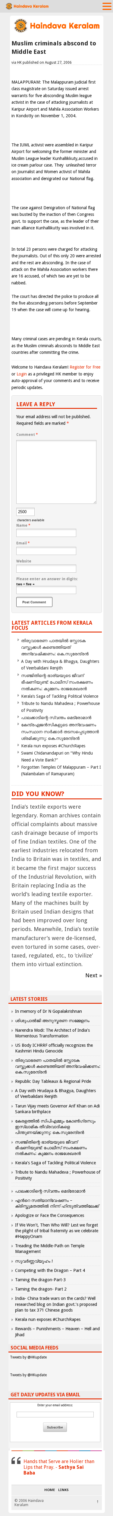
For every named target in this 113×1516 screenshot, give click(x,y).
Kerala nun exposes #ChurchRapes (53, 745)
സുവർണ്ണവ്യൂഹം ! (34, 1261)
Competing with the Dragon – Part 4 (50, 1270)
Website (23, 561)
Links (63, 1490)
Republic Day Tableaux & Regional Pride (53, 1081)
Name (23, 525)
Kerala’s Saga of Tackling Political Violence (59, 696)
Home (49, 1490)
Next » (93, 975)
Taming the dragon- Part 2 (41, 1289)
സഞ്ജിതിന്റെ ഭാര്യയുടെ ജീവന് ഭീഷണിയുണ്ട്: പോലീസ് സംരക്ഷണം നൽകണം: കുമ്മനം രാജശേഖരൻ (57, 682)
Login (22, 374)
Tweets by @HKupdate (28, 1357)
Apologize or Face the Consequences (49, 1215)
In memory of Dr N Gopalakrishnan (48, 1011)
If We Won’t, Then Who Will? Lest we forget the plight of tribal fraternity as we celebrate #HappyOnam (56, 1231)
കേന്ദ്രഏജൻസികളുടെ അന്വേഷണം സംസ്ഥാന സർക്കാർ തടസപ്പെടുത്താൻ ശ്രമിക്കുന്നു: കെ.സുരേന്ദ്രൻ (60, 731)
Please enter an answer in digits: (47, 579)
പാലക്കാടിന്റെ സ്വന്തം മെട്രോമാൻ (56, 717)
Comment (27, 435)
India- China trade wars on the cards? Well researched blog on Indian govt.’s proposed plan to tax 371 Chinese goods (56, 1304)
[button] (106, 6)
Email (23, 543)
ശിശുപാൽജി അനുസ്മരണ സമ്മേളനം (52, 1020)
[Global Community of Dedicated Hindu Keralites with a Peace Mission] (56, 32)
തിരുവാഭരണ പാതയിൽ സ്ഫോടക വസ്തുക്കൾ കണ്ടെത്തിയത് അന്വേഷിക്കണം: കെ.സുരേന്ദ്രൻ (55, 647)
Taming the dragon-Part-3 (40, 1279)
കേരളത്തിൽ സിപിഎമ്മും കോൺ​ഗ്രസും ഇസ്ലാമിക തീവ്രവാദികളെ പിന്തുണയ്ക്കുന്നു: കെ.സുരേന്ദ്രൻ (55, 1127)
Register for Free (85, 367)
